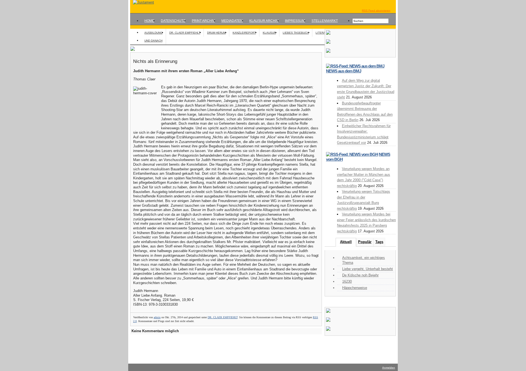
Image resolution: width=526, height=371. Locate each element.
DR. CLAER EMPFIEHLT (184, 32)
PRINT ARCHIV (203, 20)
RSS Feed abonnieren (376, 10)
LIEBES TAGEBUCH (296, 32)
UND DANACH (153, 40)
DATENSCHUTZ (173, 20)
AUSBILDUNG (153, 32)
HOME (149, 20)
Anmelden (388, 367)
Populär (364, 242)
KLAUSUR (269, 32)
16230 (347, 281)
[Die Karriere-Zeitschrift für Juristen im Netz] (142, 2)
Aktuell (346, 242)
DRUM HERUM (216, 32)
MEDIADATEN (232, 20)
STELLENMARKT (324, 20)
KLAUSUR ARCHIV (263, 20)
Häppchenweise (354, 288)
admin (157, 317)
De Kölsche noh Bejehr (360, 275)
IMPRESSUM (295, 20)
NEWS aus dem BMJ (343, 71)
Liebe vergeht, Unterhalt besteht (367, 269)
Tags (379, 242)
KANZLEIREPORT (244, 32)
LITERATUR (323, 32)
